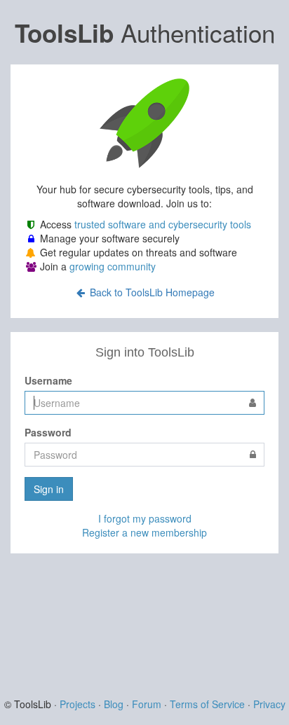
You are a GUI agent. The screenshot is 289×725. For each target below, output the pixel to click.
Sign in (49, 489)
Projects (77, 704)
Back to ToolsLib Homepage (151, 292)
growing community (112, 266)
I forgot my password (144, 518)
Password (48, 432)
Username (48, 380)
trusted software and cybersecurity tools (162, 224)
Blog (113, 704)
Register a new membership (144, 532)
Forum (146, 704)
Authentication (145, 32)
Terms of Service (207, 704)
